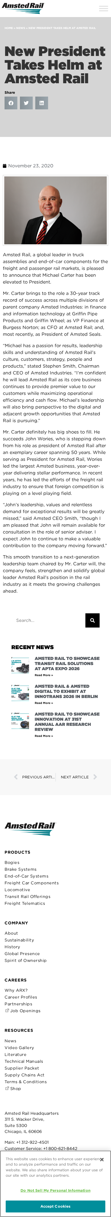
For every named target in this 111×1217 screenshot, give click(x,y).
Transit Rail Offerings (27, 896)
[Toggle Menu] (103, 8)
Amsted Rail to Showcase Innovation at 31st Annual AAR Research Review (67, 722)
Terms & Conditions (26, 1081)
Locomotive (17, 889)
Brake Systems (21, 869)
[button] (11, 103)
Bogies (12, 862)
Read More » (44, 675)
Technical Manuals (24, 1061)
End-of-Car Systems (26, 876)
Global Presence (22, 953)
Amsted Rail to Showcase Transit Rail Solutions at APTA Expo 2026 (67, 663)
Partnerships (18, 1003)
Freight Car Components (32, 882)
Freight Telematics (25, 903)
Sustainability (19, 939)
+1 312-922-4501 (32, 1142)
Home (9, 28)
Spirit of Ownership (26, 960)
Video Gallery (19, 1047)
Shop (15, 1088)
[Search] (92, 620)
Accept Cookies (55, 1206)
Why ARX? (16, 990)
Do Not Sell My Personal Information (55, 1190)
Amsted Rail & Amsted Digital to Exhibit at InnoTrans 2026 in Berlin (66, 691)
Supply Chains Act (25, 1074)
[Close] (102, 1159)
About (11, 933)
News (20, 28)
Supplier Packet (22, 1068)
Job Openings (25, 1010)
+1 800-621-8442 (60, 1148)
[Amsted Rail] (30, 833)
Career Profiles (21, 997)
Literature (15, 1054)
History (12, 946)
